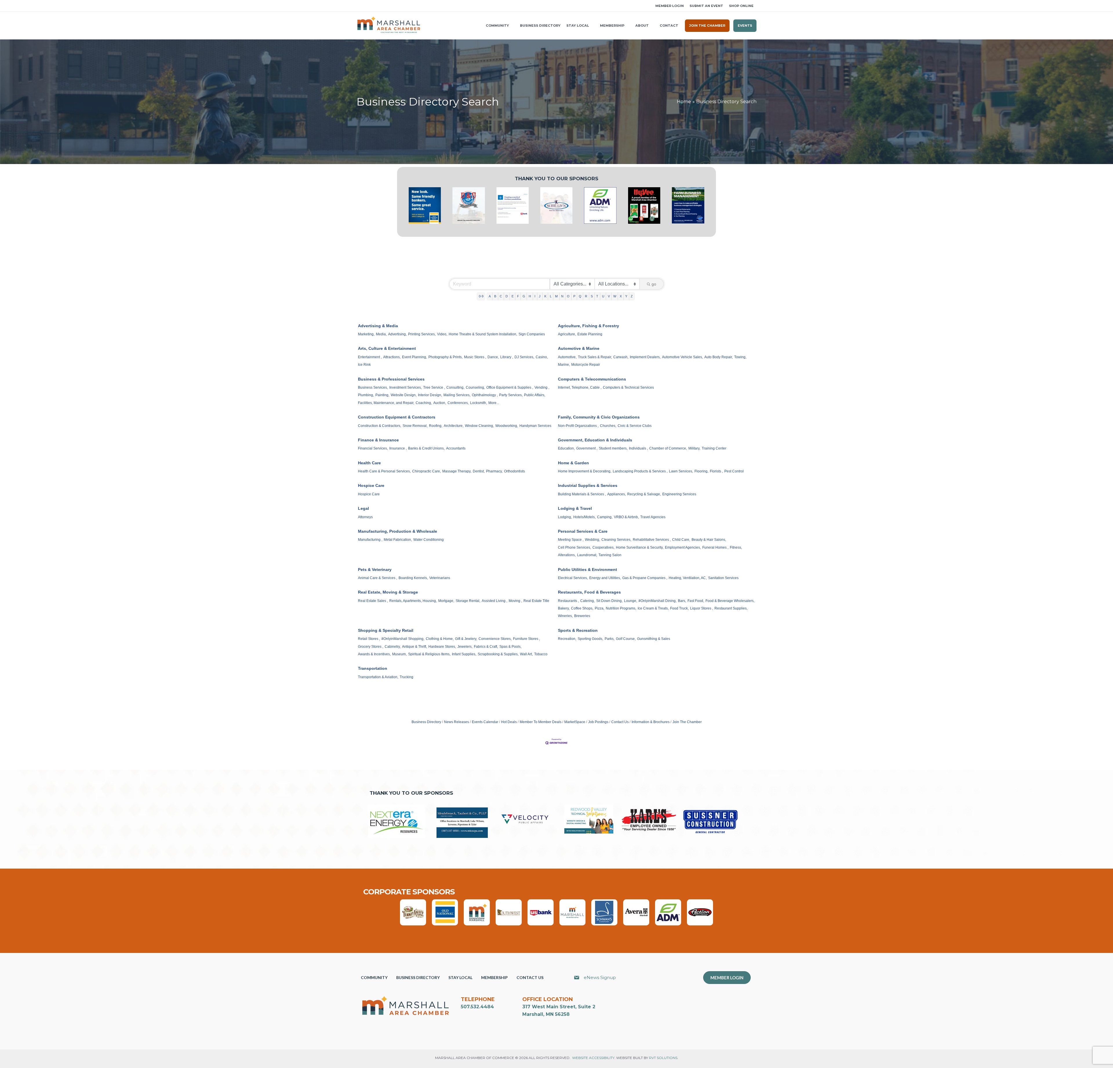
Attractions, (392, 357)
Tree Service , (434, 387)
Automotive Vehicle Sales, (682, 357)
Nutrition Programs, (621, 608)
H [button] (530, 296)
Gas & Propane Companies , (644, 578)
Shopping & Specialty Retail (385, 630)
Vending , (541, 387)
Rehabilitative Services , (652, 540)
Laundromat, (587, 555)
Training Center (714, 448)
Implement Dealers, (645, 357)
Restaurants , (568, 601)
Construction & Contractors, (379, 426)
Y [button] (626, 296)
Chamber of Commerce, (668, 448)
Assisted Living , (494, 601)
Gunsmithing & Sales (653, 639)
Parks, (609, 639)
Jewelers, (464, 647)
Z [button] (632, 296)
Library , (506, 357)
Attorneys (365, 517)
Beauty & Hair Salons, (709, 540)
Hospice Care (371, 485)
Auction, (439, 403)
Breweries (582, 616)
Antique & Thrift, (414, 647)
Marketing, (366, 334)
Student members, (613, 448)
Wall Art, (526, 654)
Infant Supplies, (464, 654)
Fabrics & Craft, (486, 647)
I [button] (534, 296)
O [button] (568, 296)
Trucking (406, 677)
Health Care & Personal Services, (384, 471)
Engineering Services (679, 494)
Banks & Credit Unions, (426, 448)
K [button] (545, 296)
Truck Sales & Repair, (595, 357)
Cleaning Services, (616, 540)
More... (493, 403)
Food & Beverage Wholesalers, (729, 601)
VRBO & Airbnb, (626, 517)
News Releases (456, 722)
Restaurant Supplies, (731, 608)
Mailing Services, (456, 395)
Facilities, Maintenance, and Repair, (386, 403)
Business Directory (426, 722)
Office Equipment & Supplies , (509, 387)
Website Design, (404, 395)
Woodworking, (506, 426)
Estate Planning (589, 334)
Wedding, (592, 540)
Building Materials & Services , (582, 494)
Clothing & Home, (440, 639)
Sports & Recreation (578, 630)
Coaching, (424, 403)
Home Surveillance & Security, (639, 547)
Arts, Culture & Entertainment (387, 348)
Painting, (382, 395)
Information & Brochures (651, 722)
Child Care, (681, 540)
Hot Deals (509, 722)
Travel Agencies (652, 517)
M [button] (556, 296)
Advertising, (397, 334)
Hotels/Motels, (584, 517)
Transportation (372, 668)
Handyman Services (535, 426)
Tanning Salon (610, 555)
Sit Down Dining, (609, 601)
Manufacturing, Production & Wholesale (397, 531)
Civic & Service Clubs (635, 426)
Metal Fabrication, (398, 540)
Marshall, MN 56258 (546, 1014)
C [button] (501, 296)
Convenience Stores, (495, 639)
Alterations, (567, 555)
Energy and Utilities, (605, 578)
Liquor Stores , (701, 608)
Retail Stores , (369, 639)
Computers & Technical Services (628, 387)
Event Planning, (414, 357)
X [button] (621, 296)
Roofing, (435, 426)
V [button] (609, 296)
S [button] (592, 296)
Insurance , (398, 448)
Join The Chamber (687, 722)
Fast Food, (696, 601)
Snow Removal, (415, 426)
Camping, (604, 517)
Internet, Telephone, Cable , (579, 387)
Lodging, (565, 517)
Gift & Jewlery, (466, 639)
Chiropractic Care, (426, 471)
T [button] (597, 296)
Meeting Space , (570, 540)
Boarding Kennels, (413, 578)
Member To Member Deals (540, 722)
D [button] (506, 296)
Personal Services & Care (583, 531)
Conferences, (458, 403)
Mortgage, (446, 601)
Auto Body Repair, (718, 357)
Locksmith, (478, 403)
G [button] (524, 296)
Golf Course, (626, 639)
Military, (694, 448)
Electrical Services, (573, 578)
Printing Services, (422, 334)
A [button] (490, 296)
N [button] (562, 296)
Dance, (493, 357)
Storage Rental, (468, 601)
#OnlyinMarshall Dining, (657, 601)
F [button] (518, 296)
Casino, (542, 357)
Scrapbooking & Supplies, (498, 654)
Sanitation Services (723, 578)
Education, (566, 448)
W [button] (614, 296)
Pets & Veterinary (375, 569)
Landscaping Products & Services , (640, 471)
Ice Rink (364, 365)
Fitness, (736, 547)
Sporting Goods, (590, 639)
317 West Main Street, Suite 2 (558, 1006)
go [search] (654, 284)
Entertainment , (370, 357)
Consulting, (455, 387)
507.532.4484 (477, 1006)
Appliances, (616, 494)
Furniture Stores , (526, 639)
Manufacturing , (370, 540)
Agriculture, (567, 334)
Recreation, (567, 639)
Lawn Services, (681, 471)
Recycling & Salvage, (644, 494)
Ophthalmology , (485, 395)
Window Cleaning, (479, 426)
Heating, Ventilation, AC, (688, 578)
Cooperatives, (603, 547)
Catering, (587, 601)
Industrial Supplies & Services (587, 485)
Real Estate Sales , (373, 601)
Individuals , (638, 448)
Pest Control (734, 471)
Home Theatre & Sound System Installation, (483, 334)
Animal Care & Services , (377, 578)
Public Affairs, (534, 395)
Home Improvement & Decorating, (584, 471)
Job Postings (598, 722)
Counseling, (475, 387)
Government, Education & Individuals (595, 440)
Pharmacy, (494, 471)
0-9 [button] (481, 296)
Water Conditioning (428, 540)
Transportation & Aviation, (378, 677)
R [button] (586, 296)
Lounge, (630, 601)
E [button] (513, 296)
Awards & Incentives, (374, 654)
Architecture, (453, 426)
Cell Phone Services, (574, 547)
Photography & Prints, (445, 357)
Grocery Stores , (370, 647)
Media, (381, 334)
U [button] (603, 296)
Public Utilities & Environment (587, 569)
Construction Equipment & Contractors (396, 417)
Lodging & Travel (575, 508)
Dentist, (479, 471)
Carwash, (620, 357)
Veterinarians (439, 578)
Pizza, (599, 608)
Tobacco (541, 654)
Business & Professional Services (391, 379)
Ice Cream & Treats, (653, 608)
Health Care (369, 463)
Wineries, (565, 616)
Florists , (716, 471)
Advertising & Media (378, 325)
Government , (586, 448)
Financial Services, (373, 448)
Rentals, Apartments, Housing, (413, 601)
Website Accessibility (593, 1058)
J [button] (540, 296)
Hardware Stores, (442, 647)
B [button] (495, 296)
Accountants (455, 448)
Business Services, (373, 387)
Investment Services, (405, 387)
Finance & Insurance (378, 440)
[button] (359, 6)
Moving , (515, 601)
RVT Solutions (663, 1058)
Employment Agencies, (683, 547)
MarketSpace (574, 722)
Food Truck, (679, 608)
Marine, (564, 365)
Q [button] (580, 296)
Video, (442, 334)
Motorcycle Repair (585, 365)
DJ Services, (524, 357)
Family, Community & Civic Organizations (599, 417)
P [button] (574, 296)
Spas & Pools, (510, 647)
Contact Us (620, 722)
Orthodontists (514, 471)
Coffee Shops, (582, 608)
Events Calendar (485, 722)
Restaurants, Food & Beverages (589, 592)
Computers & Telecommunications (592, 379)
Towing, (740, 357)
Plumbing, (366, 395)
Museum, (399, 654)
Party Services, (511, 395)
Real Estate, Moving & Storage (388, 592)
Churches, (608, 426)
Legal (363, 508)
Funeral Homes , (715, 547)
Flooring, (701, 471)
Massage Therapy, (456, 471)
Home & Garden (573, 463)
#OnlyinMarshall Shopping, (402, 639)
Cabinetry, (393, 647)
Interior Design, (430, 395)
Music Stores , (475, 357)
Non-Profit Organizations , (578, 426)
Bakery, (564, 608)
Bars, (682, 601)
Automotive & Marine (578, 348)
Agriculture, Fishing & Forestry (588, 325)
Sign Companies (532, 334)
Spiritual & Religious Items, (429, 654)
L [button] (551, 296)
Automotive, (567, 357)
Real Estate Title (536, 601)
